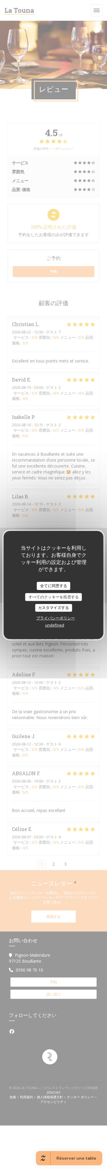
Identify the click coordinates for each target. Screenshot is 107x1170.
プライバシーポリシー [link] (55, 618)
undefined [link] (54, 625)
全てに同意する (53, 585)
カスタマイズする (53, 607)
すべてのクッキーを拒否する (54, 597)
